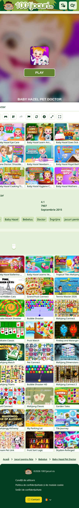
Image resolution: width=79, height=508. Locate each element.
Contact (35, 499)
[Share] (21, 117)
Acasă (6, 459)
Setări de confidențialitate (28, 489)
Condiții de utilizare (25, 480)
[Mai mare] (52, 117)
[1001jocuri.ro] (28, 5)
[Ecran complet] (60, 117)
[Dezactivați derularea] (44, 117)
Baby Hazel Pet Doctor (64, 459)
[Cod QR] (13, 117)
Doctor (41, 219)
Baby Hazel (11, 219)
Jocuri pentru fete (23, 459)
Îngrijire (55, 219)
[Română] (48, 500)
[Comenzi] (6, 117)
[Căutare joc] (73, 5)
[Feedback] (29, 117)
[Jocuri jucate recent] (63, 5)
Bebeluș (28, 219)
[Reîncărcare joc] (36, 117)
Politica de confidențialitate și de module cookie (39, 484)
